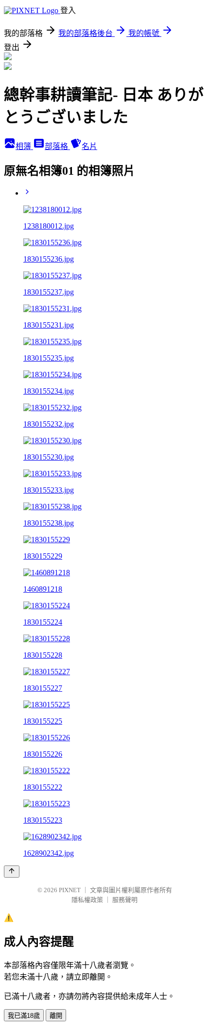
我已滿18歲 (24, 1015)
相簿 (24, 146)
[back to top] (11, 871)
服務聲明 (125, 899)
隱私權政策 (87, 899)
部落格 (57, 146)
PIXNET (70, 890)
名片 (89, 146)
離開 (56, 1015)
